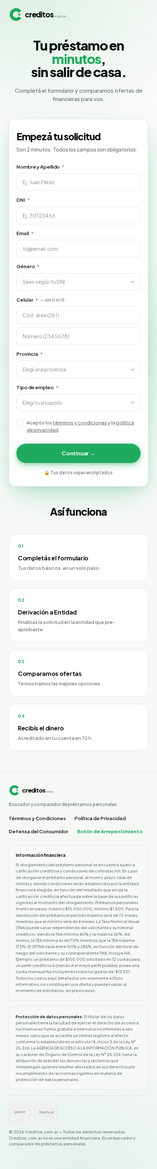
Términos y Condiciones (37, 818)
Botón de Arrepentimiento (109, 831)
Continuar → (78, 453)
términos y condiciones (80, 423)
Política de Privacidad (100, 818)
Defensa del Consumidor (38, 831)
